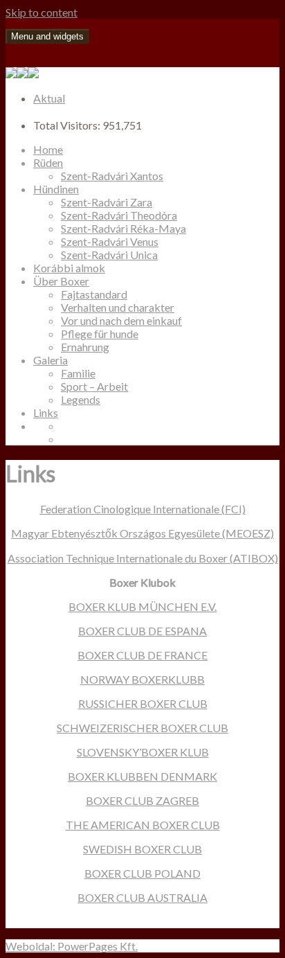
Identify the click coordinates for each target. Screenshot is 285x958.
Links (45, 412)
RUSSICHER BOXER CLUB (143, 703)
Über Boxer (61, 280)
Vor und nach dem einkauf (121, 320)
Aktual (49, 98)
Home (48, 149)
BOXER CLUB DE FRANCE (142, 655)
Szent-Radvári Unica (109, 254)
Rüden (48, 162)
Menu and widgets (47, 36)
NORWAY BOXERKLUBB (142, 679)
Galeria (50, 359)
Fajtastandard (94, 294)
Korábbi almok (69, 267)
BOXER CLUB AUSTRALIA (142, 897)
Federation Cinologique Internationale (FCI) (143, 508)
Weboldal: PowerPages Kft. (72, 945)
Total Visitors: (67, 125)
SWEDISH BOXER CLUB (142, 848)
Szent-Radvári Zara (106, 202)
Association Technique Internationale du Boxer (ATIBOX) (143, 558)
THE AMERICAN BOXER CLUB (143, 824)
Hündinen (56, 188)
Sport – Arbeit (94, 386)
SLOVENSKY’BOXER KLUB (143, 752)
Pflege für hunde (99, 333)
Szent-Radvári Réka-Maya (123, 228)
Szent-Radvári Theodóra (119, 215)
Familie (78, 373)
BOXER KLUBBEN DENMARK (142, 776)
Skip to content (41, 12)
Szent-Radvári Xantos (112, 175)
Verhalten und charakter (117, 307)
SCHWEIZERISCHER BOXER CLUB (142, 727)
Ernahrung (85, 346)
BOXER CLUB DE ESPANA (142, 630)
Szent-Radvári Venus (109, 241)
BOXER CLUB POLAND (142, 873)
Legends (80, 399)
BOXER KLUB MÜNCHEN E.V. (142, 606)
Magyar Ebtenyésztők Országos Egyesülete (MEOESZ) (142, 533)
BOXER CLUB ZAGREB (142, 800)
